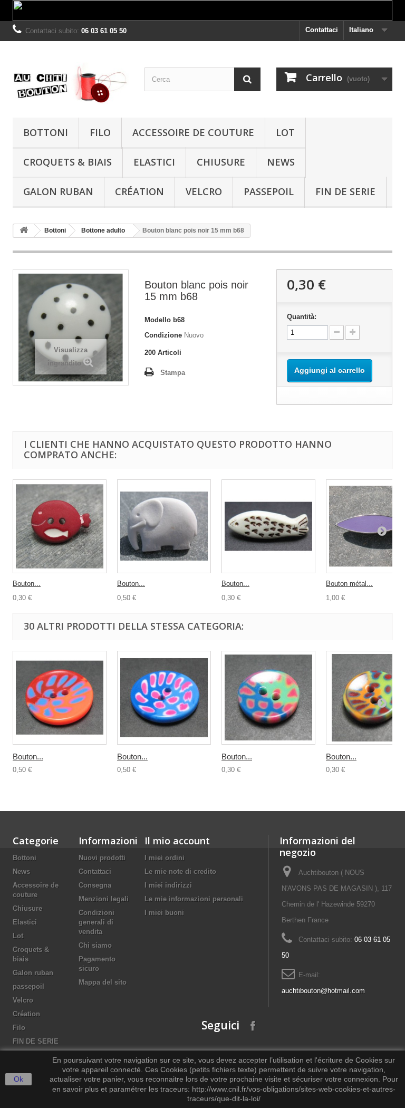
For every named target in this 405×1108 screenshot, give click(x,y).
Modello (157, 320)
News (281, 162)
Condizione (163, 335)
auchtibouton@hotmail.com (323, 991)
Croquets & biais (67, 162)
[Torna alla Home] (24, 230)
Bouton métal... (349, 583)
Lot (285, 132)
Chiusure (221, 162)
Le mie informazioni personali (193, 899)
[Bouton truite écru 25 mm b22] (268, 526)
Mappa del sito (103, 982)
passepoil (269, 191)
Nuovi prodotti (102, 858)
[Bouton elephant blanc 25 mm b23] (164, 526)
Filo (100, 132)
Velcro (204, 191)
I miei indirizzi (168, 885)
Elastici (154, 162)
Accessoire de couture (193, 132)
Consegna (95, 885)
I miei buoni (164, 913)
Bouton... (27, 583)
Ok (18, 1079)
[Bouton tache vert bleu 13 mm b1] (268, 698)
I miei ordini (164, 858)
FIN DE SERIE (345, 191)
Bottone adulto (103, 230)
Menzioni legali (104, 899)
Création (139, 191)
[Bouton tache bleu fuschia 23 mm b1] (164, 698)
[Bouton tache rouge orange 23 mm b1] (60, 698)
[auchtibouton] (71, 83)
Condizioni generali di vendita (96, 922)
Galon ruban (58, 191)
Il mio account (177, 840)
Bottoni (45, 132)
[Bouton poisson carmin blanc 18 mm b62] (60, 526)
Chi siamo (95, 945)
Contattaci (321, 30)
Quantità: (301, 317)
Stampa (172, 373)
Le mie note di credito (180, 871)
